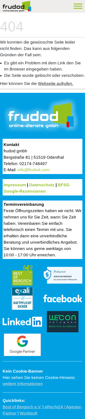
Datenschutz (41, 185)
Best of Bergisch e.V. (22, 407)
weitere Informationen (23, 383)
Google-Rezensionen (24, 191)
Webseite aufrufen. (55, 83)
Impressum (14, 185)
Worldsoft (28, 413)
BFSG (64, 185)
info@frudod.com (33, 169)
